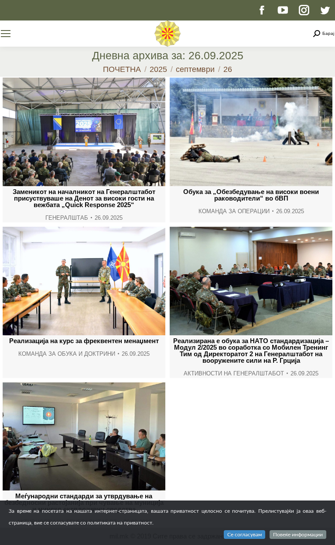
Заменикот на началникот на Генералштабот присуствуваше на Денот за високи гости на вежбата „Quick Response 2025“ (84, 198)
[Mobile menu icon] (5, 33)
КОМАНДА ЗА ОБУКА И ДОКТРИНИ (66, 354)
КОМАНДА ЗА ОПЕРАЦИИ (234, 211)
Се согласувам (244, 534)
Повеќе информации (298, 534)
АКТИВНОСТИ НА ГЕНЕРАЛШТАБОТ (234, 373)
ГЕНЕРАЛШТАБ (66, 218)
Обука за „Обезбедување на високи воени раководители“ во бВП (251, 195)
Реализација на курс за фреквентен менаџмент (84, 340)
